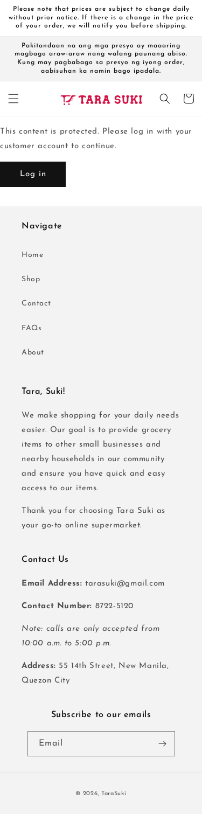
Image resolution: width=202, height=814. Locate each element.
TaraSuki (114, 794)
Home (32, 255)
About (33, 353)
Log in (33, 174)
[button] (13, 98)
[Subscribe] (163, 743)
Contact (36, 304)
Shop (31, 279)
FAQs (31, 328)
